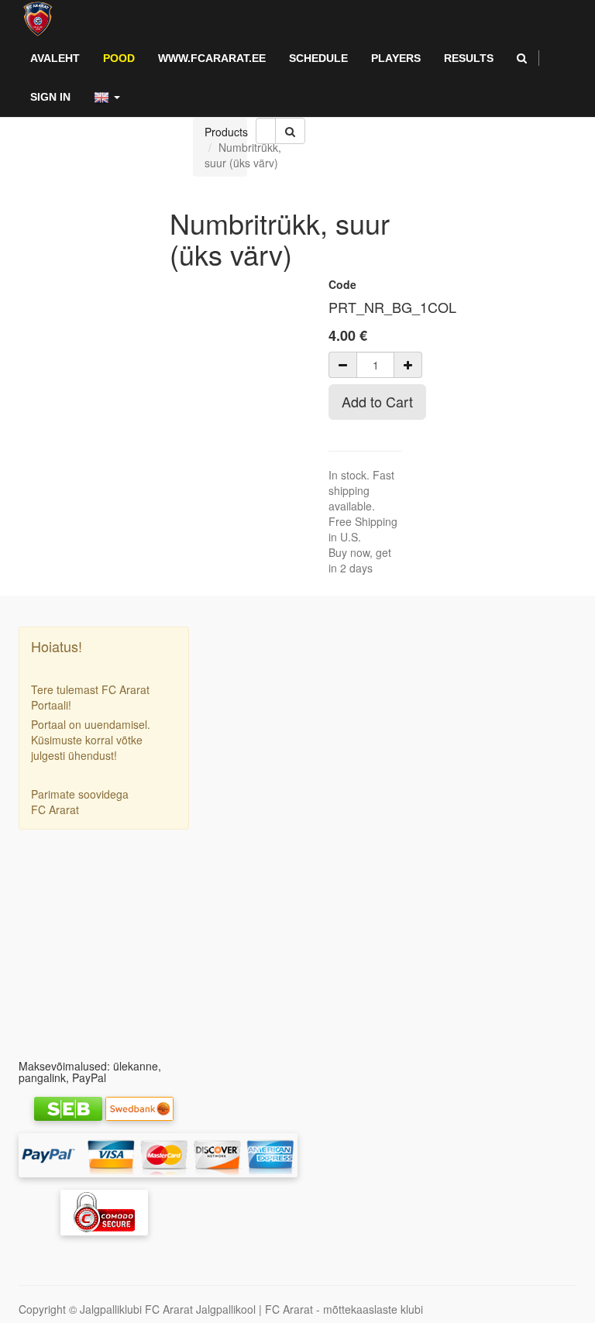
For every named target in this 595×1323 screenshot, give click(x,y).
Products (226, 131)
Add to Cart (377, 401)
